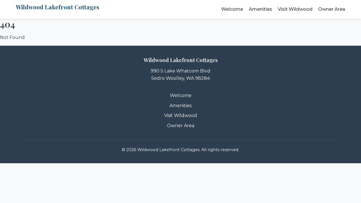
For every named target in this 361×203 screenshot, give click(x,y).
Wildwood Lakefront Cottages (57, 7)
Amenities (260, 9)
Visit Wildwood (295, 9)
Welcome (232, 9)
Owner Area (331, 9)
